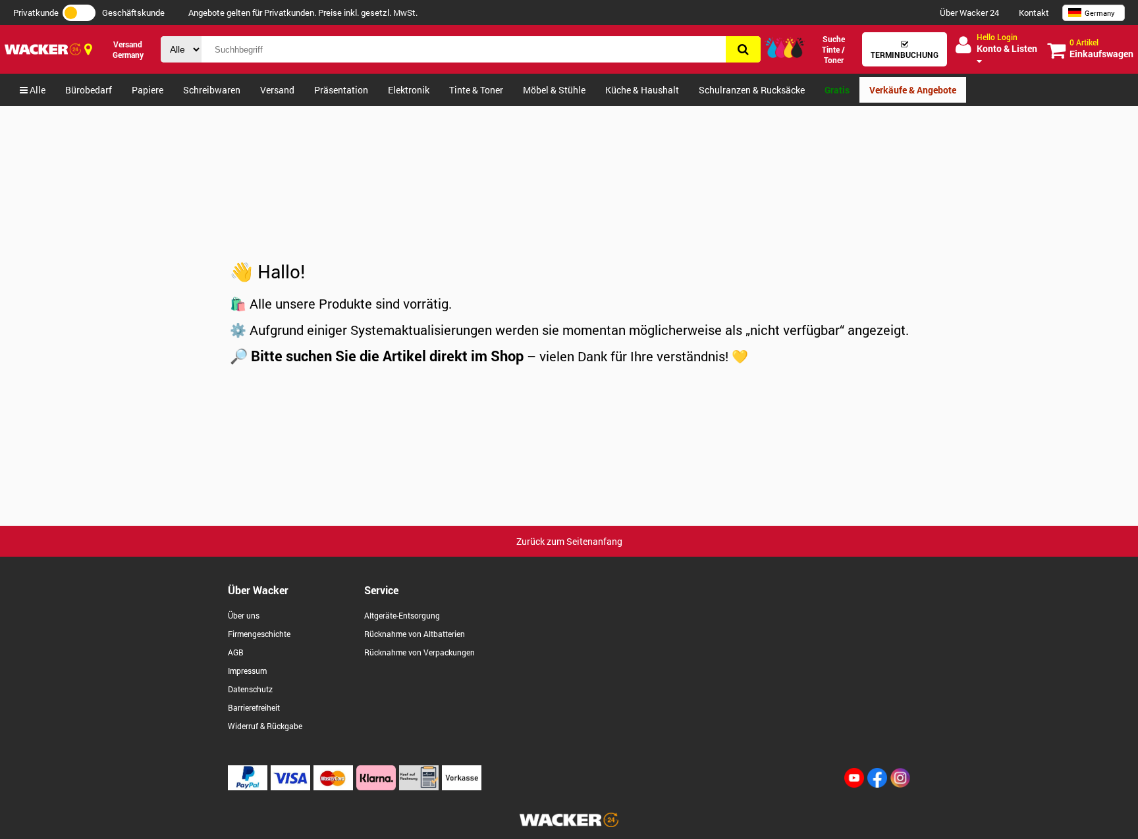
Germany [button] (1100, 13)
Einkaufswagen (1101, 48)
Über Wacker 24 (969, 12)
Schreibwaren (211, 90)
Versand (277, 90)
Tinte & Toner (476, 90)
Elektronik (408, 90)
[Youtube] (854, 784)
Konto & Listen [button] (1007, 43)
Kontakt (1034, 12)
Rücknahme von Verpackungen (419, 652)
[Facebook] (877, 784)
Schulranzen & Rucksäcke (752, 90)
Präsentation (341, 90)
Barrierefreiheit (254, 707)
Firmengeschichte (259, 633)
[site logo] (569, 823)
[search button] (743, 49)
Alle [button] (36, 90)
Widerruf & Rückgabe (265, 726)
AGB (236, 652)
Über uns (243, 615)
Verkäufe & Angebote (912, 90)
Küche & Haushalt (642, 90)
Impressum (247, 670)
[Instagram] (900, 784)
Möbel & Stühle (554, 90)
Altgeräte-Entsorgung (402, 615)
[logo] (43, 49)
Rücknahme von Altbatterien (414, 633)
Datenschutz (250, 689)
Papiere (147, 90)
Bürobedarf (88, 90)
